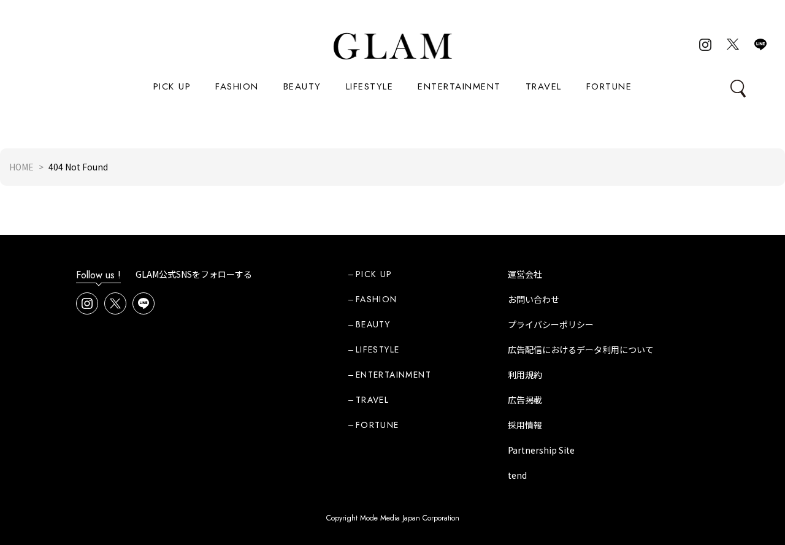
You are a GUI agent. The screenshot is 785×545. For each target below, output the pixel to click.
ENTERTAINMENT (459, 86)
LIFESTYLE (370, 86)
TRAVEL (544, 86)
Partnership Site (541, 450)
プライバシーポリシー (551, 324)
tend (517, 475)
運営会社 (525, 274)
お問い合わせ (533, 299)
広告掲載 (525, 400)
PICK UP (172, 86)
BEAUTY (302, 86)
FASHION (237, 86)
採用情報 (525, 425)
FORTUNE (609, 86)
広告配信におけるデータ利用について (581, 349)
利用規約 (525, 374)
